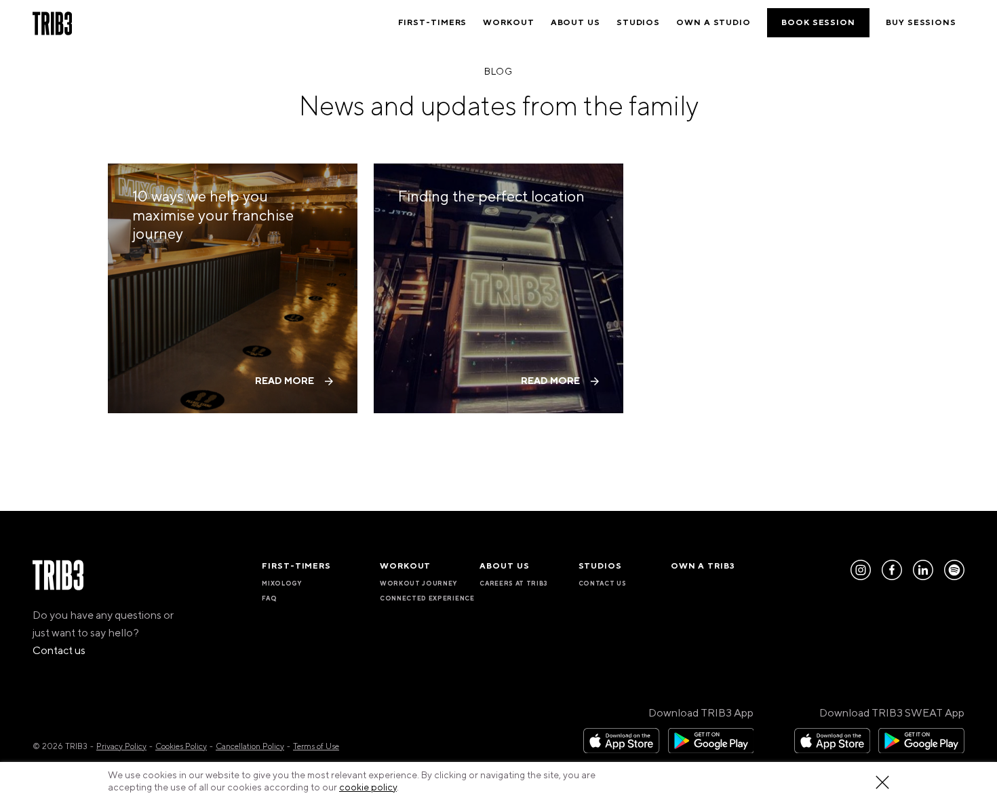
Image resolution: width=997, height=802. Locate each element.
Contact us (59, 650)
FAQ (269, 598)
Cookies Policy (181, 747)
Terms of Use (316, 747)
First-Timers (432, 23)
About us (575, 23)
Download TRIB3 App (701, 713)
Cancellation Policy (250, 747)
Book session (818, 23)
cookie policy (368, 788)
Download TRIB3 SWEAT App (891, 713)
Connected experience (427, 598)
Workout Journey (418, 583)
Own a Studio (713, 23)
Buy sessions (921, 23)
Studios (638, 23)
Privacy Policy (121, 747)
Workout (508, 23)
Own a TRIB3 (703, 566)
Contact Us (603, 583)
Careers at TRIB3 (514, 583)
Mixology (281, 583)
